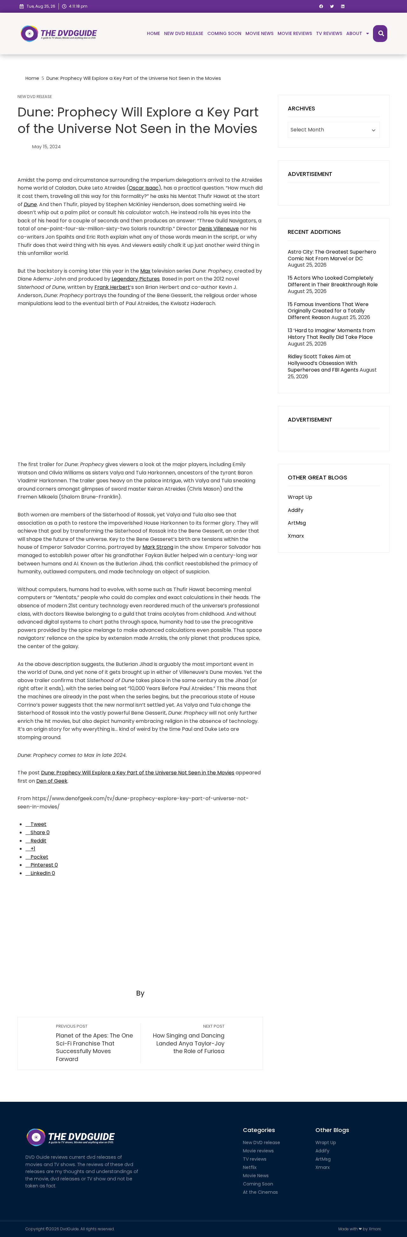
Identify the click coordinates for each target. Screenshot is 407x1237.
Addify (295, 510)
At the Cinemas (260, 1192)
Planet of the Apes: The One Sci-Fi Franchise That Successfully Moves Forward (94, 1043)
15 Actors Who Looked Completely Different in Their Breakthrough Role (333, 281)
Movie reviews (295, 33)
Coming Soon (224, 33)
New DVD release (183, 33)
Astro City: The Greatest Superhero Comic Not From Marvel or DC (332, 255)
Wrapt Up (300, 497)
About (354, 33)
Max (145, 271)
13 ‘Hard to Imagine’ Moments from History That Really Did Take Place (331, 334)
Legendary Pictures (136, 279)
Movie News (259, 33)
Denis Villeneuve (218, 228)
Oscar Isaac (144, 188)
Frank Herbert (112, 287)
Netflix (250, 1167)
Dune (30, 204)
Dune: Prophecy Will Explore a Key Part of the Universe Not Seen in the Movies (137, 772)
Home (153, 33)
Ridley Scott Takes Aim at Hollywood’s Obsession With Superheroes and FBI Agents (323, 363)
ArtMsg (297, 523)
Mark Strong (157, 547)
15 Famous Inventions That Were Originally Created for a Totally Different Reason (328, 311)
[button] (321, 6)
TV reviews (329, 33)
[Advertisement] (140, 931)
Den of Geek (51, 781)
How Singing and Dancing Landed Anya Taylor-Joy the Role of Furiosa (188, 1039)
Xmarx (296, 536)
